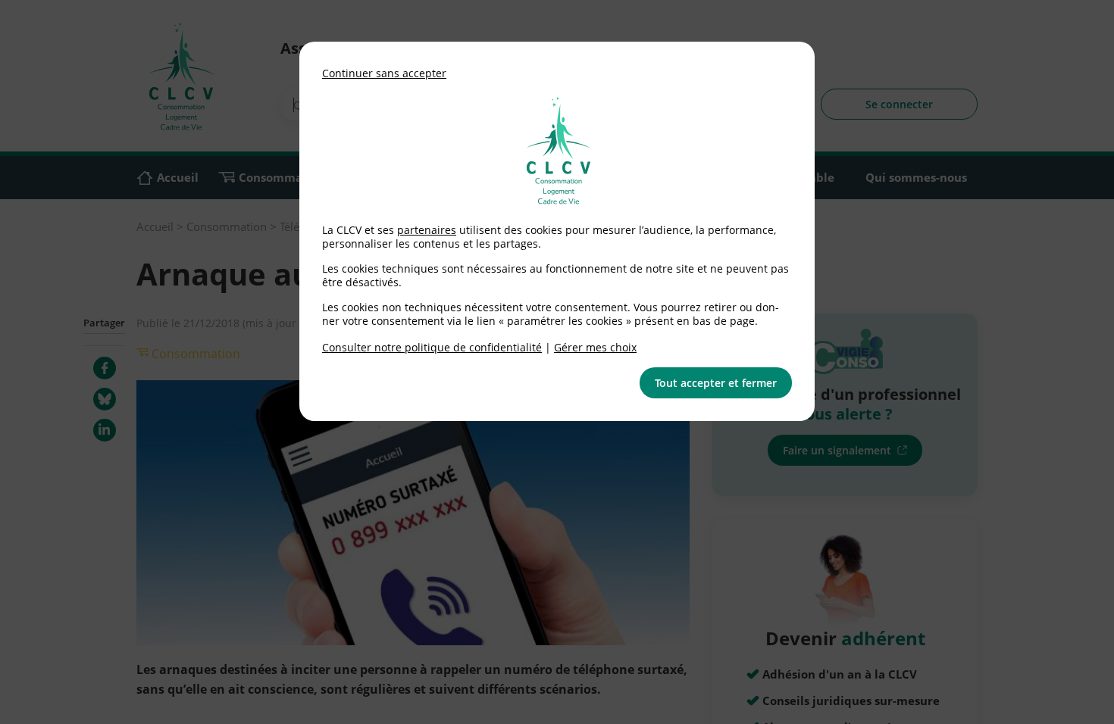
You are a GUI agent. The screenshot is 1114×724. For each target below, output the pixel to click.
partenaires (426, 230)
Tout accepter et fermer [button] (716, 383)
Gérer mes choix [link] (595, 347)
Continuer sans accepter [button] (384, 73)
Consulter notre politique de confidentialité (432, 347)
